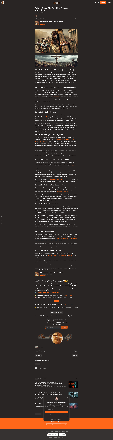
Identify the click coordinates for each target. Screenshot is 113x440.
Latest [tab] (39, 378)
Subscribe (103, 2)
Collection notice (65, 431)
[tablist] (40, 364)
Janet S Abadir (47, 386)
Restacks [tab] (43, 364)
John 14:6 (70, 255)
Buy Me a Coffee (69, 304)
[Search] (96, 2)
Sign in (109, 2)
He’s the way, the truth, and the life (57, 255)
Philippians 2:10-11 (56, 240)
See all (37, 414)
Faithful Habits (59, 386)
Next (74, 355)
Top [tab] (36, 378)
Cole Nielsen (53, 386)
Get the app (62, 434)
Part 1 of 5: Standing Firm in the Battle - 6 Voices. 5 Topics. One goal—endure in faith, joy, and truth (49, 382)
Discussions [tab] (44, 378)
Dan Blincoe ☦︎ (42, 397)
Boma (38, 387)
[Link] (33, 70)
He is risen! (59, 191)
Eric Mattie (42, 386)
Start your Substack (53, 434)
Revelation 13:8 (56, 96)
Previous (39, 355)
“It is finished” (52, 179)
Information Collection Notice (56, 415)
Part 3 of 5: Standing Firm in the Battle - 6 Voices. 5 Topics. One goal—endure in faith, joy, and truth (49, 393)
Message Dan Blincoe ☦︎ (57, 312)
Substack (50, 437)
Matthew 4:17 (44, 141)
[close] (68, 397)
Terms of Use (62, 414)
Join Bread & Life (67, 295)
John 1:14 (45, 117)
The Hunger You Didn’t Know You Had (48, 292)
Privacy (56, 431)
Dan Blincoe (42, 23)
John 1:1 (38, 115)
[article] (56, 386)
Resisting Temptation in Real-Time (42, 385)
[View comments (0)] (40, 19)
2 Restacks (44, 347)
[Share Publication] (98, 2)
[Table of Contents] (1, 220)
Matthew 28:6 (67, 191)
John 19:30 (59, 179)
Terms (60, 431)
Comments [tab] (38, 364)
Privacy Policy (65, 415)
